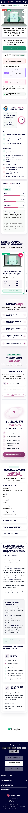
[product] (23, 11)
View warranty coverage (12, 454)
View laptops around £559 (14, 48)
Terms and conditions (9, 809)
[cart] (26, 2)
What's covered (21, 6)
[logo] (14, 2)
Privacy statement (19, 809)
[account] (23, 2)
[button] (2, 2)
